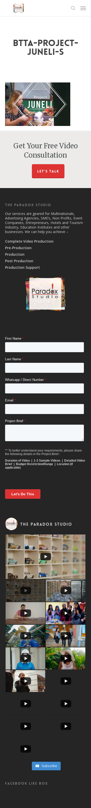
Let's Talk (48, 171)
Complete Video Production (29, 241)
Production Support (22, 267)
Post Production (19, 261)
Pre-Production (18, 248)
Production (15, 254)
